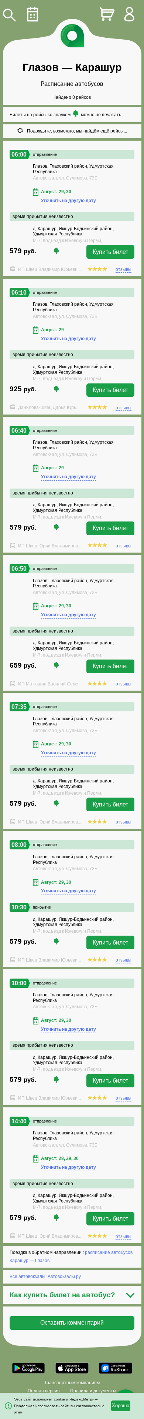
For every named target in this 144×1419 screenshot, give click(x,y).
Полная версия (44, 1390)
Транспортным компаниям (72, 1382)
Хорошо (120, 1405)
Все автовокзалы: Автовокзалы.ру (45, 1276)
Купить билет (110, 252)
